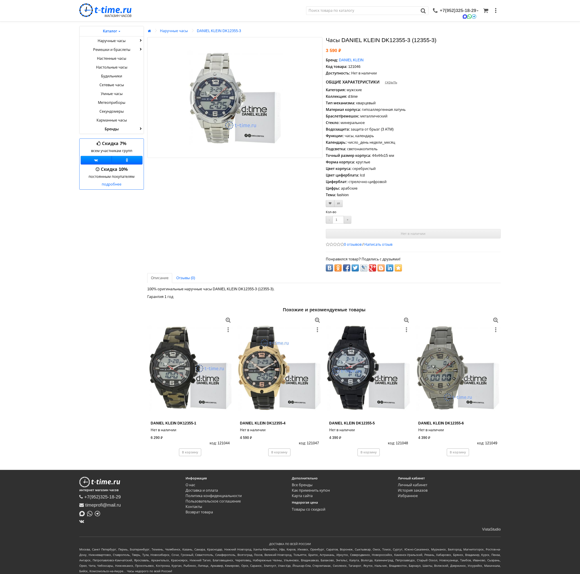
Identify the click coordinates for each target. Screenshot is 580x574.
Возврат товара (199, 512)
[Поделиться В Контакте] (329, 268)
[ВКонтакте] (82, 521)
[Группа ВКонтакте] (96, 160)
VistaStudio (491, 529)
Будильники (111, 76)
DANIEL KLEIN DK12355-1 (173, 423)
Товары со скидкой (308, 509)
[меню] (496, 11)
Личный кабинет (412, 485)
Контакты (194, 507)
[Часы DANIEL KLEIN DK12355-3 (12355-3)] (234, 97)
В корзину (190, 452)
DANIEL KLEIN (351, 60)
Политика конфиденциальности (214, 496)
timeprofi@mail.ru (102, 505)
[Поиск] (423, 10)
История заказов (413, 490)
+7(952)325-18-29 (102, 496)
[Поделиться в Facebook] (346, 268)
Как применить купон (311, 490)
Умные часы (112, 94)
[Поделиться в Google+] (372, 268)
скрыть (391, 82)
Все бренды (302, 485)
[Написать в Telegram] (98, 513)
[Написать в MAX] (83, 513)
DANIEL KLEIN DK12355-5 (352, 423)
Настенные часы (111, 58)
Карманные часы (112, 120)
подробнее (111, 184)
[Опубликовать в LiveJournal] (363, 268)
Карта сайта (302, 496)
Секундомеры (111, 111)
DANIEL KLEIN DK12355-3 (219, 31)
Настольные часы (111, 67)
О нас (190, 485)
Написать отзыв (378, 244)
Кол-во (331, 212)
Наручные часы (112, 41)
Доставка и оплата (202, 490)
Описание (160, 278)
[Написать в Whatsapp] (91, 513)
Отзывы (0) (185, 278)
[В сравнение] (338, 203)
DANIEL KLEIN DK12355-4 (262, 423)
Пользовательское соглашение (213, 501)
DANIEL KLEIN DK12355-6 (441, 423)
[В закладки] (330, 203)
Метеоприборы (111, 103)
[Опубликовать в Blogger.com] (381, 268)
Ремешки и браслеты (111, 50)
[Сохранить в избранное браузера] (398, 268)
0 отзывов (353, 244)
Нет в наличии (413, 234)
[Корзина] (486, 11)
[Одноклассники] (127, 160)
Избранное (408, 496)
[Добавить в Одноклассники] (338, 268)
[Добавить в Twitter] (355, 268)
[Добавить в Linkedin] (389, 268)
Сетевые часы (111, 85)
